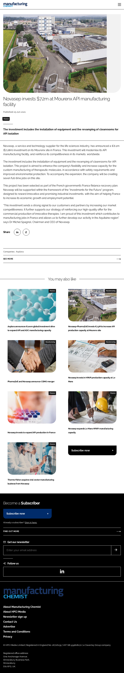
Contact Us (10, 621)
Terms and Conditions (16, 631)
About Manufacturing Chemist (22, 606)
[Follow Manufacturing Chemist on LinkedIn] (62, 572)
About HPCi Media (14, 611)
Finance (6, 119)
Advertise (9, 626)
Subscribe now (80, 450)
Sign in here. (31, 522)
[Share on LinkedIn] (17, 232)
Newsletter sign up (15, 616)
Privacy (7, 636)
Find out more (11, 531)
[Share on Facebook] (26, 232)
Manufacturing (110, 291)
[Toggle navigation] (119, 4)
